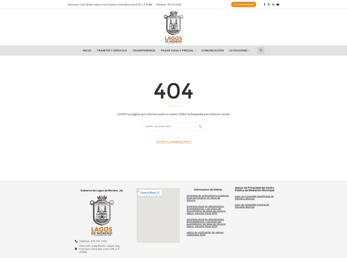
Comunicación (212, 50)
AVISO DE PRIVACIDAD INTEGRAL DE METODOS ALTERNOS (252, 205)
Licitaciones (238, 50)
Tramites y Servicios (112, 50)
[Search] (260, 50)
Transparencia (143, 50)
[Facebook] (264, 4)
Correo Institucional (243, 4)
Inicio (87, 50)
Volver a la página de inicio (173, 142)
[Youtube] (277, 4)
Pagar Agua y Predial (177, 50)
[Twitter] (268, 4)
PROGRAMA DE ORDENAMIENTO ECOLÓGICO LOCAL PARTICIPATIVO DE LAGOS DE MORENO (208, 198)
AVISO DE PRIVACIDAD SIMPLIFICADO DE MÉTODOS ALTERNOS (254, 197)
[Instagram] (273, 4)
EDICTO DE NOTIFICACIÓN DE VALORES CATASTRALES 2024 (205, 233)
